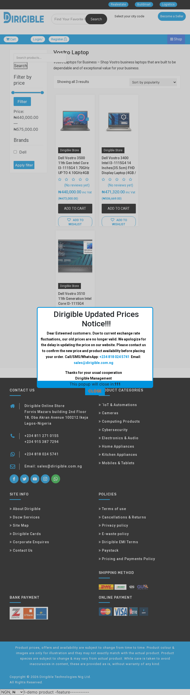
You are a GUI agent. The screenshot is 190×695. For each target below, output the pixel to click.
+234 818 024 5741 (114, 357)
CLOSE (95, 390)
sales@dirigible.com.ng (93, 363)
